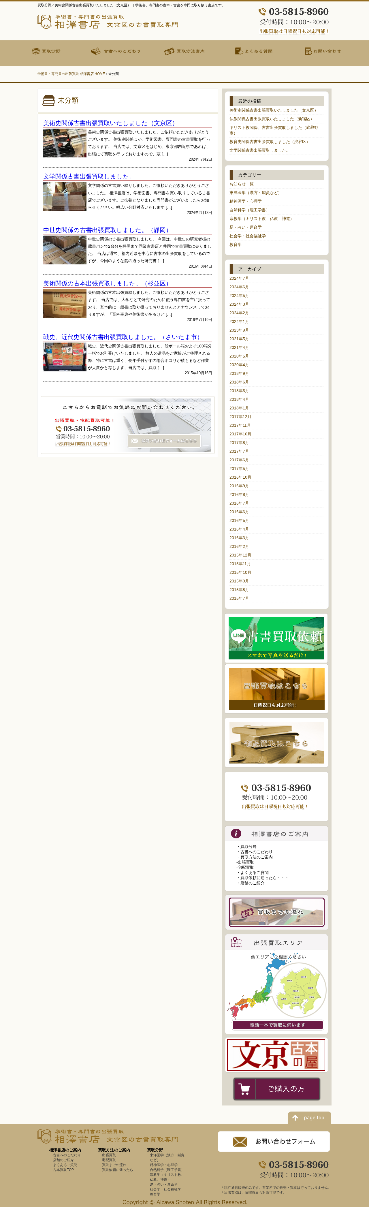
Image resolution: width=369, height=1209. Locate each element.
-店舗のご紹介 (63, 1160)
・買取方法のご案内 (254, 857)
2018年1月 (239, 408)
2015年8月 (239, 589)
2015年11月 (240, 563)
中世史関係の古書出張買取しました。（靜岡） (107, 230)
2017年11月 (240, 425)
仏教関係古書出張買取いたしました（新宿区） (271, 118)
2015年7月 (239, 598)
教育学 (235, 244)
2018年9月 (239, 373)
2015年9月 (239, 581)
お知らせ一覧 (241, 184)
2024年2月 (239, 313)
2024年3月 (239, 304)
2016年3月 (239, 537)
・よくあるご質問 (252, 872)
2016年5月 (239, 520)
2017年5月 (239, 468)
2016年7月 (239, 503)
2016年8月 (239, 494)
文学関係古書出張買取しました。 (89, 176)
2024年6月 (239, 287)
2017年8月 (239, 442)
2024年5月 (239, 295)
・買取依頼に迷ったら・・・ (262, 877)
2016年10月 (240, 477)
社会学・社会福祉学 (247, 236)
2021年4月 (239, 347)
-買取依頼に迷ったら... (118, 1170)
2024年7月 (239, 278)
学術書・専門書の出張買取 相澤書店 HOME (71, 74)
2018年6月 (239, 382)
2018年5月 (239, 390)
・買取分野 (246, 846)
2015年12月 (240, 555)
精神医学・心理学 (245, 201)
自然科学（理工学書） (249, 210)
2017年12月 (240, 416)
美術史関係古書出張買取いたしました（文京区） (110, 123)
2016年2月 (239, 546)
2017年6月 (239, 460)
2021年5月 (239, 338)
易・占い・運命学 (245, 227)
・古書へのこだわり (254, 851)
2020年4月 (239, 364)
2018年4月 (239, 399)
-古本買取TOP (63, 1170)
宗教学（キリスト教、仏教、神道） (261, 218)
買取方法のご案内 (114, 1150)
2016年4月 (239, 529)
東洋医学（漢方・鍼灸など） (255, 192)
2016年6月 (239, 511)
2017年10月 (240, 434)
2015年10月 (240, 572)
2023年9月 (239, 330)
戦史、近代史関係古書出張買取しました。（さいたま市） (123, 337)
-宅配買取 (245, 867)
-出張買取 (245, 862)
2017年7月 (239, 451)
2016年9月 (239, 486)
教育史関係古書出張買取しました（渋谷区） (269, 141)
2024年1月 (239, 321)
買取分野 (155, 1150)
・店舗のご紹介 (250, 883)
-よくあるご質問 (64, 1165)
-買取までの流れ (113, 1165)
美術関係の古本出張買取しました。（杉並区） (107, 283)
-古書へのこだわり (66, 1155)
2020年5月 (239, 356)
